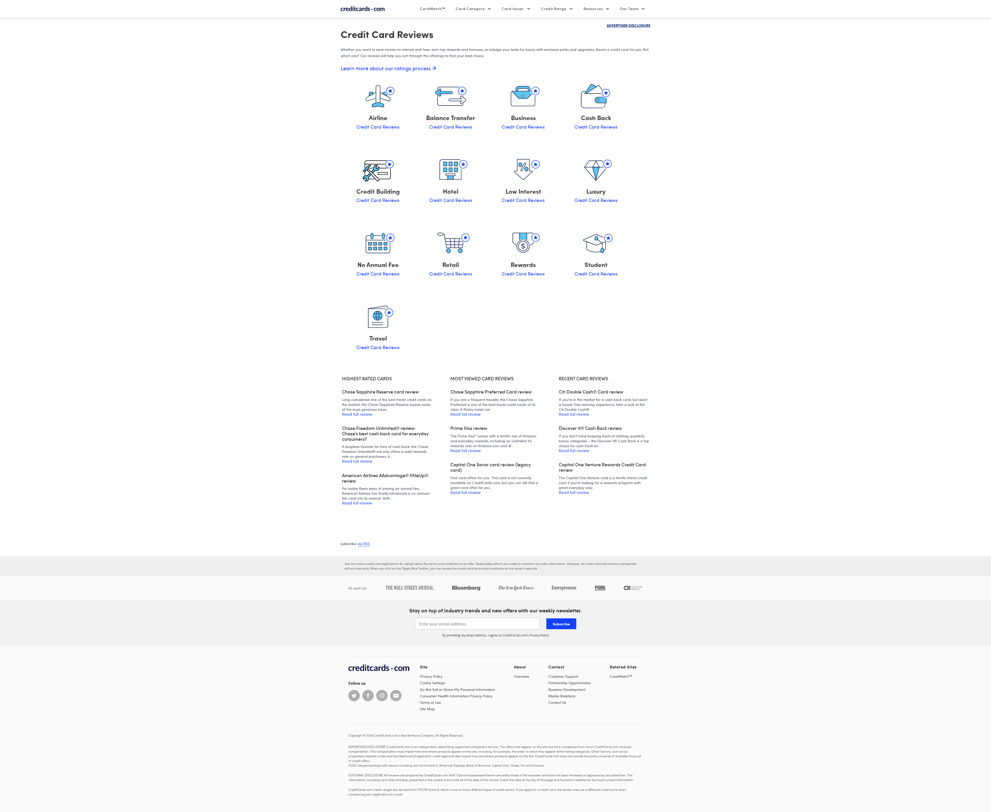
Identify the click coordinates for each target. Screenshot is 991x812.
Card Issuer (513, 8)
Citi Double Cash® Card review (591, 392)
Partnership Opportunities (569, 682)
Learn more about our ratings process (386, 68)
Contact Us (557, 702)
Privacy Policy (539, 635)
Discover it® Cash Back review (590, 428)
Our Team (629, 8)
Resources (593, 8)
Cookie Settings (432, 682)
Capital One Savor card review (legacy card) (490, 467)
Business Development (566, 689)
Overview (521, 676)
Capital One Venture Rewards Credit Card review (602, 467)
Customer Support (563, 676)
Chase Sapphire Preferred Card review (491, 392)
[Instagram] (382, 695)
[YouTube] (396, 695)
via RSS (363, 543)
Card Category (470, 8)
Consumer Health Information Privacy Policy (456, 695)
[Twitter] (354, 695)
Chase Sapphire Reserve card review (380, 392)
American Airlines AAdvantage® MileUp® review (385, 478)
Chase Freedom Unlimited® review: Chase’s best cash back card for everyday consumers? (385, 433)
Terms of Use (430, 702)
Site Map (427, 708)
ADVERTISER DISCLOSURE (628, 25)
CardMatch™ (432, 8)
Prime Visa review (468, 428)
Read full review (357, 414)
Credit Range (553, 8)
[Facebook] (368, 695)
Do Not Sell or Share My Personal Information (457, 689)
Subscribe (561, 623)
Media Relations (561, 695)
